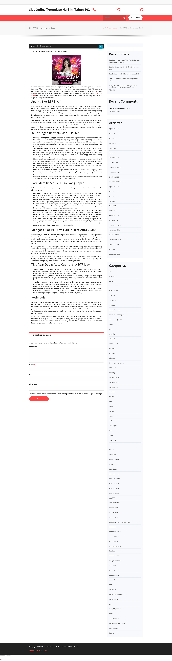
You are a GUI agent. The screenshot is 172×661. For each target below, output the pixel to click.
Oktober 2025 (114, 177)
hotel (111, 324)
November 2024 (115, 230)
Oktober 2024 (114, 235)
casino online (113, 291)
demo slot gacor (115, 310)
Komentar (33, 346)
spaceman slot (114, 599)
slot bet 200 (113, 512)
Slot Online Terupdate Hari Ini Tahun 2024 (60, 9)
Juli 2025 (112, 191)
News (111, 406)
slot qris (112, 570)
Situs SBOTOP (114, 483)
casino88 (112, 295)
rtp (110, 445)
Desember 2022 (115, 254)
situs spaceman (114, 493)
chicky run (112, 300)
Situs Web (33, 384)
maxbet (111, 397)
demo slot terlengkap (116, 315)
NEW (110, 401)
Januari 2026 (113, 162)
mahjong (112, 373)
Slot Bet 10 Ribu (114, 503)
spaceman (112, 590)
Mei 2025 (112, 201)
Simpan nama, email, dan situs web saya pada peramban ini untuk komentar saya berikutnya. (67, 394)
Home (101, 28)
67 (110, 271)
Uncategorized (112, 28)
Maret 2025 (113, 211)
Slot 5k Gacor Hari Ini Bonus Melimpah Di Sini (124, 74)
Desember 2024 (115, 225)
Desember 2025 (115, 167)
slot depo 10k (114, 536)
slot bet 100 (113, 508)
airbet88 (112, 276)
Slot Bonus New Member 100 (119, 522)
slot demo (112, 527)
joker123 (112, 339)
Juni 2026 (112, 138)
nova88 (111, 411)
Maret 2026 (113, 153)
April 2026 (112, 148)
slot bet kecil (113, 517)
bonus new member (116, 286)
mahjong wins (114, 387)
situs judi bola (114, 474)
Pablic (111, 416)
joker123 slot (113, 344)
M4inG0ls (35, 46)
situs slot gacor (114, 488)
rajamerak (112, 440)
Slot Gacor (112, 551)
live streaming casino (116, 363)
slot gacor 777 (114, 556)
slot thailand (113, 580)
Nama (32, 365)
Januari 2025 (113, 220)
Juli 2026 (112, 134)
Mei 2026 (112, 143)
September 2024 (115, 240)
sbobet (111, 450)
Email (31, 374)
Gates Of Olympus (115, 319)
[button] (124, 17)
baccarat (112, 281)
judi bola (112, 348)
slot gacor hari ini (115, 561)
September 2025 (115, 182)
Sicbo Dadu (113, 469)
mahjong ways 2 (114, 382)
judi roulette (113, 353)
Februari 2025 (114, 215)
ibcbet (111, 329)
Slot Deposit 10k (115, 546)
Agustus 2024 (114, 244)
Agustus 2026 (114, 129)
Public (111, 435)
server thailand (114, 459)
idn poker (112, 334)
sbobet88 (112, 455)
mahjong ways (114, 377)
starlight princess (115, 609)
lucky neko (112, 368)
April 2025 (112, 206)
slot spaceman (114, 575)
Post (110, 430)
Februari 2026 (114, 158)
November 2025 (115, 172)
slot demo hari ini (115, 532)
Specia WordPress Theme (38, 651)
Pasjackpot (113, 426)
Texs (111, 614)
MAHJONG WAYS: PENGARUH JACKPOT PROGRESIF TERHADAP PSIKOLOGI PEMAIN (123, 88)
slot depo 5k (113, 541)
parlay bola (113, 421)
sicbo (111, 464)
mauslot (112, 392)
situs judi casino (114, 479)
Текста (111, 633)
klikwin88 (112, 358)
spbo (111, 604)
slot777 (111, 585)
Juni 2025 (112, 196)
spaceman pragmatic (116, 594)
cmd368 (112, 305)
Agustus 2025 (114, 187)
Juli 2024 (112, 249)
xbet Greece (113, 628)
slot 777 (112, 498)
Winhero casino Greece (117, 623)
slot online (112, 565)
